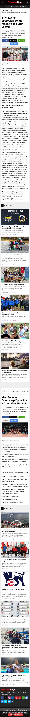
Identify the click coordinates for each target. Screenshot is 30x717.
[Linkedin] (12, 697)
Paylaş (6, 40)
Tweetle (14, 40)
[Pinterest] (19, 697)
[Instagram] (9, 697)
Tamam (10, 714)
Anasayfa (5, 10)
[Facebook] (2, 697)
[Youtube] (16, 697)
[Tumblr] (12, 701)
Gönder (22, 40)
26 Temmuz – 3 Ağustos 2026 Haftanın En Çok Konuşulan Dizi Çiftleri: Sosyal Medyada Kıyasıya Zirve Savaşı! (18, 6)
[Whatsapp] (23, 697)
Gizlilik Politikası (18, 714)
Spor (11, 10)
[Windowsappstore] (9, 701)
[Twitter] (5, 697)
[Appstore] (2, 701)
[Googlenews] (26, 697)
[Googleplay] (5, 701)
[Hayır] (28, 712)
